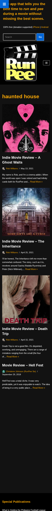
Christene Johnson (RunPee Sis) (21, 371)
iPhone (36, 27)
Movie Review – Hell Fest (22, 365)
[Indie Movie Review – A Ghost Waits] (26, 128)
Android (44, 27)
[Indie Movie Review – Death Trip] (26, 299)
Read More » (36, 181)
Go (40, 37)
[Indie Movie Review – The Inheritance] (26, 212)
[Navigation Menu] (46, 62)
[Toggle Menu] (4, 4)
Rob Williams (12, 168)
